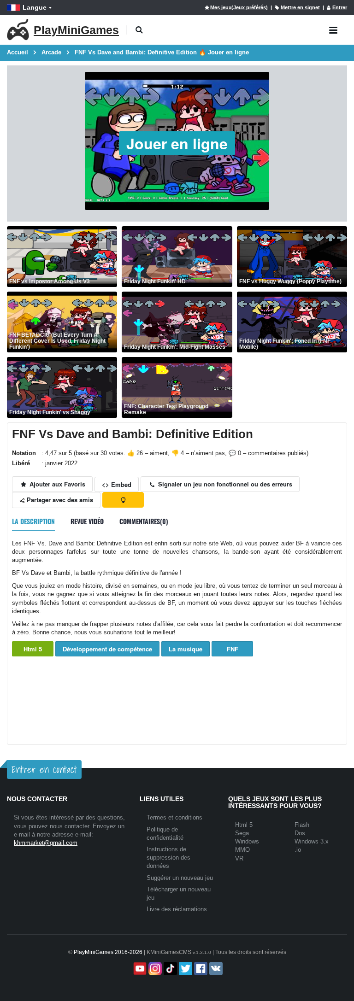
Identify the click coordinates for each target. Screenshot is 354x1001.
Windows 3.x (312, 841)
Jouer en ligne (177, 143)
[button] (139, 30)
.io (298, 849)
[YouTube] (139, 968)
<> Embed (116, 484)
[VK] (215, 968)
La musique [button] (185, 648)
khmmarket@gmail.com (45, 842)
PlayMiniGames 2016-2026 (108, 952)
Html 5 (33, 648)
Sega (242, 833)
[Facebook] (199, 968)
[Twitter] (184, 968)
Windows (247, 841)
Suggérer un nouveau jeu (180, 877)
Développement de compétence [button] (107, 648)
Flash (302, 824)
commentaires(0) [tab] (143, 521)
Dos (300, 833)
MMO (242, 849)
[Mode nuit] (123, 500)
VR (239, 858)
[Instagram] (154, 968)
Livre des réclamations (177, 909)
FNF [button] (232, 648)
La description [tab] (33, 521)
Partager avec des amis (59, 499)
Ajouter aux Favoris (56, 484)
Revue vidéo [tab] (87, 521)
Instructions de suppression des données (168, 857)
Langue (35, 7)
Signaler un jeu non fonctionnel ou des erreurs (224, 484)
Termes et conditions (174, 817)
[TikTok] (169, 968)
